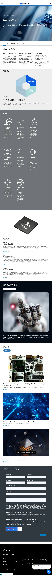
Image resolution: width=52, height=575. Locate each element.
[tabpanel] (26, 260)
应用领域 (13, 43)
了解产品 (5, 264)
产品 (7, 15)
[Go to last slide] (4, 96)
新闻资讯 (18, 43)
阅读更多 (5, 389)
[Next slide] (6, 96)
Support (5, 564)
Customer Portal (27, 559)
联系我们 (24, 43)
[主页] (24, 4)
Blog (4, 558)
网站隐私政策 (35, 569)
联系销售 (5, 251)
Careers (15, 561)
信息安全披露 (42, 569)
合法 (48, 569)
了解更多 (6, 350)
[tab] (6, 239)
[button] (6, 573)
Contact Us (27, 563)
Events (4, 561)
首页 (4, 15)
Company (15, 558)
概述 (4, 43)
